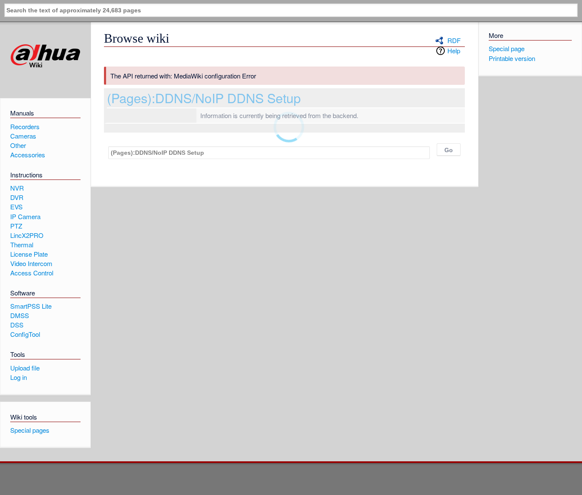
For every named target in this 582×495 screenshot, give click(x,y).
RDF (454, 40)
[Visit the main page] (45, 56)
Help (453, 50)
